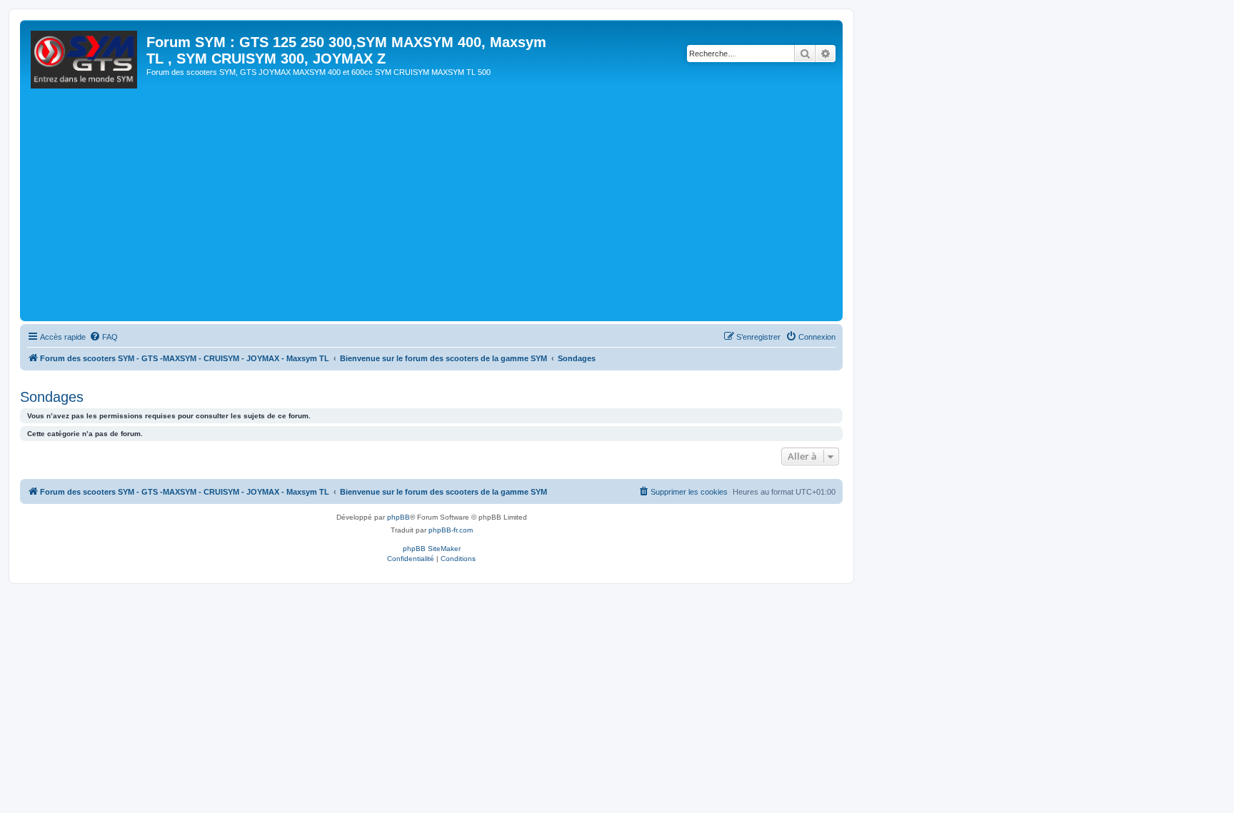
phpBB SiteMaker (432, 548)
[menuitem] (103, 336)
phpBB (398, 517)
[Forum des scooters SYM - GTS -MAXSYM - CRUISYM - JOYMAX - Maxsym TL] (85, 63)
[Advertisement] (452, 210)
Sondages (52, 397)
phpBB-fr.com (450, 530)
